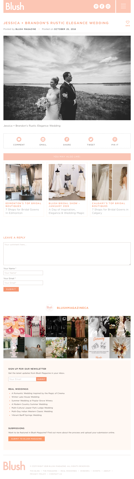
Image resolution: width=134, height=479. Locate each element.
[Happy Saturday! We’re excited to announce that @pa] (120, 347)
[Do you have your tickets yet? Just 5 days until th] (98, 326)
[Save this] (125, 41)
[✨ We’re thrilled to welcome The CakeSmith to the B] (120, 326)
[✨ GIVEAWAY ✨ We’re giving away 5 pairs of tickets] (98, 347)
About (107, 471)
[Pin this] (125, 48)
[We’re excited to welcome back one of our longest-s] (77, 347)
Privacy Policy (38, 474)
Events (96, 471)
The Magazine (50, 471)
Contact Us (55, 474)
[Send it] (125, 55)
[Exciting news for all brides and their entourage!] (77, 326)
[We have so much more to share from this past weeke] (14, 326)
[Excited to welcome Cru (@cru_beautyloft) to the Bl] (35, 347)
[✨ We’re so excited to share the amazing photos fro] (35, 326)
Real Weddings (69, 471)
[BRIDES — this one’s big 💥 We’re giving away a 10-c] (56, 326)
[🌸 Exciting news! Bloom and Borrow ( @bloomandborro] (56, 347)
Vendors (85, 471)
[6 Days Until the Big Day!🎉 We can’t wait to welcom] (14, 347)
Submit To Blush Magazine (26, 439)
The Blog (35, 471)
